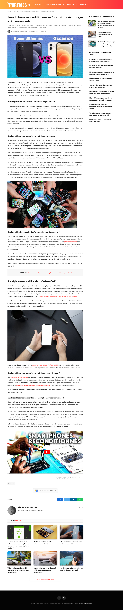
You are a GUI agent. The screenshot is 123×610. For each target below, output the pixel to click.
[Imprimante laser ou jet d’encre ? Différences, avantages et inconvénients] (45, 558)
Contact (80, 603)
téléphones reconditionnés (19, 377)
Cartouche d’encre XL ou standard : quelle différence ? (100, 120)
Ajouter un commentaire (45, 579)
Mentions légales (87, 603)
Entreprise (71, 4)
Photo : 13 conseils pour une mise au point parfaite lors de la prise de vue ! (101, 99)
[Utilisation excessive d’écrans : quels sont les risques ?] (92, 34)
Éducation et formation (55, 4)
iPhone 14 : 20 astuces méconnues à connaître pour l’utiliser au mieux (100, 60)
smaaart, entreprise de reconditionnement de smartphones (58, 296)
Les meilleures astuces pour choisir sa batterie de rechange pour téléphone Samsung (106, 24)
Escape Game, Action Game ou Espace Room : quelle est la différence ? (101, 92)
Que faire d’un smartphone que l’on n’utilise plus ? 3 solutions (100, 86)
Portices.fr (10, 11)
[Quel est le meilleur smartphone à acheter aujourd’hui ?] (45, 532)
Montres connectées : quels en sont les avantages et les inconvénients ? (101, 73)
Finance (83, 4)
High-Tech (16, 11)
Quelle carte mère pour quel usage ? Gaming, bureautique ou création (106, 44)
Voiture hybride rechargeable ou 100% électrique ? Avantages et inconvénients (18, 570)
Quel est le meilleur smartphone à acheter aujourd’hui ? (44, 543)
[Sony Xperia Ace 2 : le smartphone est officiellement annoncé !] (71, 558)
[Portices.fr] (18, 4)
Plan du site (74, 603)
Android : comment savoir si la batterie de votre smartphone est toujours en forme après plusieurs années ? (18, 545)
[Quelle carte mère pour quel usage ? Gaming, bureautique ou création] (92, 44)
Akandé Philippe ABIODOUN (20, 31)
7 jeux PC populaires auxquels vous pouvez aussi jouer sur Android (100, 114)
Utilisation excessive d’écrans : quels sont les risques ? (105, 34)
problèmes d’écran (70, 241)
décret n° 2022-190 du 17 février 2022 (45, 365)
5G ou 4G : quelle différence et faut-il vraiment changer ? (101, 67)
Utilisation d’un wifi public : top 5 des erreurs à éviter (100, 80)
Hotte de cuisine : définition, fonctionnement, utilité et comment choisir (100, 107)
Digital (38, 4)
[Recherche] (115, 5)
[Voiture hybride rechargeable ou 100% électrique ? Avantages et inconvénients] (19, 558)
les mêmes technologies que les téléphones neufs (33, 385)
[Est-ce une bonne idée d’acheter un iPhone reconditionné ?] (71, 532)
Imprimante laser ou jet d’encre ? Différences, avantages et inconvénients (44, 570)
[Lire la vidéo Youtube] (46, 452)
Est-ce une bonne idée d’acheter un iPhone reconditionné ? (71, 543)
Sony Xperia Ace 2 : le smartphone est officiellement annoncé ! (71, 569)
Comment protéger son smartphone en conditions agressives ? (50, 273)
